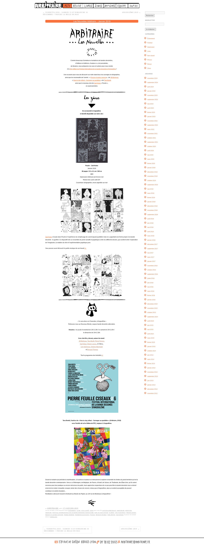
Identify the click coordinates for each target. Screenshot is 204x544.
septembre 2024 (152, 82)
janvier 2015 (151, 346)
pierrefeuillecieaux (82, 514)
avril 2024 (150, 87)
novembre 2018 (152, 210)
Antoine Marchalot (97, 347)
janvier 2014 (151, 368)
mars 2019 (150, 193)
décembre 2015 (152, 304)
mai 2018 (150, 227)
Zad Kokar (97, 83)
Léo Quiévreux (85, 347)
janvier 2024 (151, 91)
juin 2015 (150, 325)
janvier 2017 (151, 261)
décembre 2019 (152, 172)
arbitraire (121, 510)
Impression (150, 47)
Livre (79, 510)
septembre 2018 (152, 214)
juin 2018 (150, 223)
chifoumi (48, 512)
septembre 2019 (152, 185)
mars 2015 (150, 338)
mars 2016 (150, 291)
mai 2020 (150, 155)
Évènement (72, 510)
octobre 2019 (151, 180)
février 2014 (151, 363)
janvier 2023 (151, 116)
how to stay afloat (101, 512)
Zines (92, 510)
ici (85, 248)
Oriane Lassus (91, 344)
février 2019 (151, 197)
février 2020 (151, 163)
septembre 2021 (152, 142)
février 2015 (151, 342)
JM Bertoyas (114, 77)
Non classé (85, 510)
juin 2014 (150, 355)
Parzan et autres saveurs (98, 77)
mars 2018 (150, 236)
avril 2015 (150, 334)
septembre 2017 (152, 248)
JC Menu (111, 512)
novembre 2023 (152, 95)
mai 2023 (150, 104)
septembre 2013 (152, 376)
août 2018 (150, 219)
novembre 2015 (152, 308)
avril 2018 (150, 231)
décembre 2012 (152, 389)
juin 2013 (150, 380)
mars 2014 (150, 359)
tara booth (111, 514)
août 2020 (150, 151)
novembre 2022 (152, 121)
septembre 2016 (152, 274)
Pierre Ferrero (99, 341)
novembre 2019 (152, 176)
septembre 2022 (152, 125)
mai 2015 (150, 329)
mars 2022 (150, 129)
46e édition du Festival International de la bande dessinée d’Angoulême (93, 69)
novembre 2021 (152, 133)
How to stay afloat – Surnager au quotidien (87, 80)
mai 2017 (150, 253)
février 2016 (151, 295)
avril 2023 (150, 108)
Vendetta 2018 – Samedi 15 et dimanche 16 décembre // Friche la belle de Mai (66, 530)
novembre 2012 (152, 393)
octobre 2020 (151, 146)
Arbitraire (52, 508)
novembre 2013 (152, 372)
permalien (53, 517)
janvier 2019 (151, 202)
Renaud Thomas (92, 349)
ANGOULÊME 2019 (131, 12)
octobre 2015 (151, 312)
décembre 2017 (152, 244)
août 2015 (150, 321)
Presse (149, 60)
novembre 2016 (152, 265)
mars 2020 (150, 159)
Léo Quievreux (120, 512)
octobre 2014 (151, 351)
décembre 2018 (152, 206)
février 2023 (151, 112)
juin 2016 (150, 283)
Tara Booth (107, 80)
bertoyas (128, 510)
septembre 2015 (152, 317)
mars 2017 (150, 257)
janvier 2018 (151, 240)
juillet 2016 (150, 278)
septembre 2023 (152, 99)
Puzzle (92, 514)
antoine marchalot (109, 510)
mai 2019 (150, 189)
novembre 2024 (152, 78)
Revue (149, 64)
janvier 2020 (151, 168)
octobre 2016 (151, 270)
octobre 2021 (151, 138)
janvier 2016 (151, 300)
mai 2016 (150, 287)
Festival (149, 43)
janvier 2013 (151, 385)
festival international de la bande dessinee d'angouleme (73, 512)
